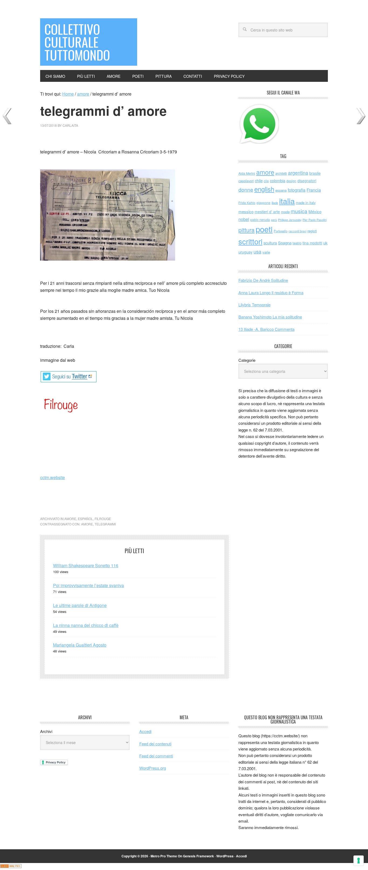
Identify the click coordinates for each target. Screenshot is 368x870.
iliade (275, 203)
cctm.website (52, 477)
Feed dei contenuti (155, 743)
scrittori (250, 241)
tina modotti (312, 242)
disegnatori (306, 180)
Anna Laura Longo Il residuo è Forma (270, 292)
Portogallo (280, 231)
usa (257, 251)
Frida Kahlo (246, 202)
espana (281, 190)
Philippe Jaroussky (289, 220)
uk (325, 242)
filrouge (103, 518)
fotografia (296, 190)
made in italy (306, 202)
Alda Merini (246, 173)
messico (246, 211)
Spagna (284, 242)
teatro (297, 242)
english (264, 189)
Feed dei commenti (156, 756)
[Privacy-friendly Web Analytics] (11, 866)
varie (266, 252)
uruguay (245, 252)
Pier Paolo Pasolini (315, 220)
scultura (270, 242)
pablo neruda (260, 220)
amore (70, 518)
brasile (315, 173)
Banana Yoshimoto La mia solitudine (270, 317)
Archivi (46, 731)
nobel (243, 219)
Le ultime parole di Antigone (80, 605)
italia (287, 200)
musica (299, 211)
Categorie (246, 360)
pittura (246, 230)
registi (312, 230)
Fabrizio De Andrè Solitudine (263, 280)
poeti (264, 228)
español (85, 518)
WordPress (225, 856)
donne (245, 189)
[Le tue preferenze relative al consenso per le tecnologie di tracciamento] (358, 860)
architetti (281, 173)
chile (259, 180)
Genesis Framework (198, 856)
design (291, 180)
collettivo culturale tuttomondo (77, 41)
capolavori (246, 180)
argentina (298, 172)
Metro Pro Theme (164, 856)
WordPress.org (152, 768)
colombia (277, 180)
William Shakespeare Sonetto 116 (85, 565)
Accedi (145, 731)
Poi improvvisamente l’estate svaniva (88, 585)
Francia (314, 190)
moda (285, 211)
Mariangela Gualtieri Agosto (79, 645)
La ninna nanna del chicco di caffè (86, 625)
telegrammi (105, 524)
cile (266, 180)
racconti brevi (297, 231)
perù (274, 220)
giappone (263, 202)
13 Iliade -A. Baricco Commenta (266, 329)
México (314, 211)
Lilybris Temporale (254, 304)
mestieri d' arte (267, 211)
